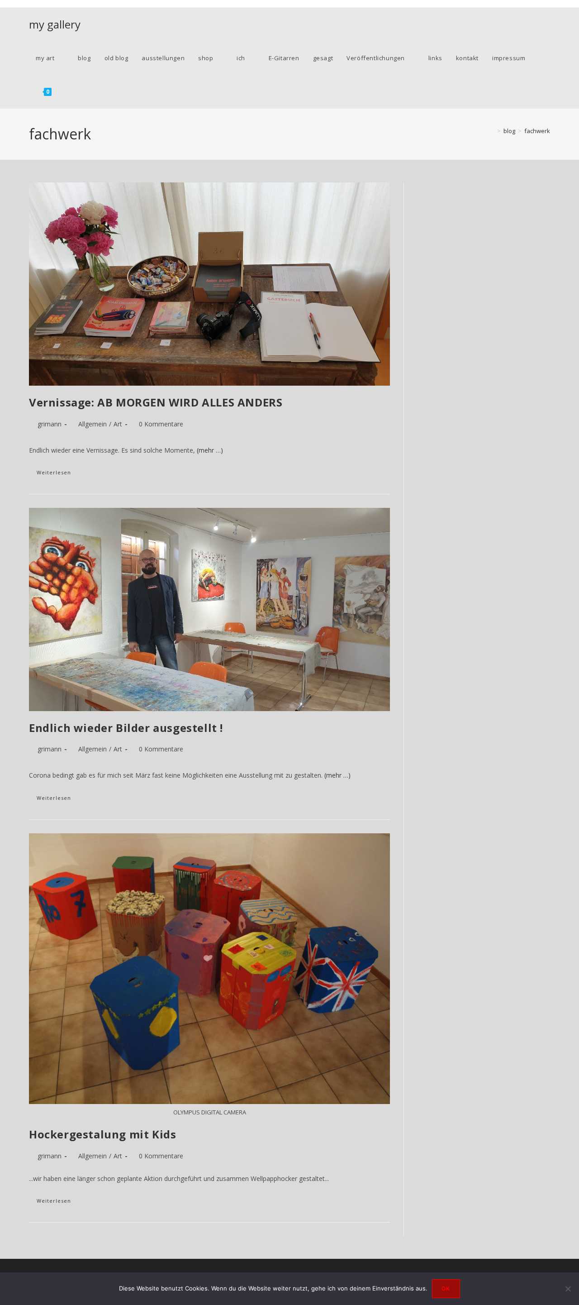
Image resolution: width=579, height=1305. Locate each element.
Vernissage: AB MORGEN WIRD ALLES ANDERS (155, 402)
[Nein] (567, 1288)
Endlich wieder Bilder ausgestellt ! (126, 727)
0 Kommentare (161, 424)
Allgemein (92, 424)
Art (118, 424)
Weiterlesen (62, 474)
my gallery (55, 24)
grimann (50, 424)
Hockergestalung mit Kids (102, 1134)
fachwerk (537, 131)
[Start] (492, 131)
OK (445, 1288)
